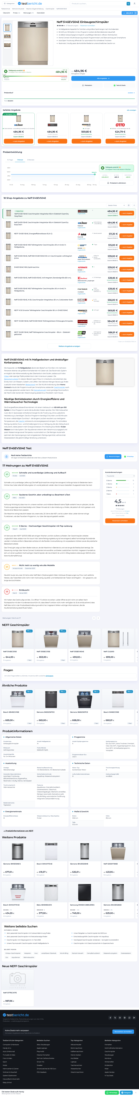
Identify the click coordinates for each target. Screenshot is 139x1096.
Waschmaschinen (77, 1072)
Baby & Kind (7, 1082)
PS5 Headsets (41, 1072)
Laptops (73, 1062)
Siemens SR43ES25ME (79, 864)
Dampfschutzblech (93, 953)
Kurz (36, 953)
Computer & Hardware (11, 1045)
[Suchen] (128, 3)
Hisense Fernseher (43, 1055)
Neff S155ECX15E (43, 651)
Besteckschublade (11, 379)
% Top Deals (109, 1076)
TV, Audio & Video (9, 1055)
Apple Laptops (42, 1048)
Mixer (107, 1069)
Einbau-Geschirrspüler (13, 953)
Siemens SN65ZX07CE (79, 712)
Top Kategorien (77, 1040)
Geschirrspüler (50, 9)
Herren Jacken (76, 1055)
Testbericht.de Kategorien (13, 1040)
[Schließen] (135, 1092)
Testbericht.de (5, 9)
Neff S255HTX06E (111, 864)
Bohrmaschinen (76, 1048)
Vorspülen (27, 953)
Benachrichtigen (114, 456)
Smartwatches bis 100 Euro (46, 1069)
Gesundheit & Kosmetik (11, 1079)
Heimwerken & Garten (11, 1069)
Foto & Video (7, 1058)
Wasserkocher (76, 1069)
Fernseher (108, 1045)
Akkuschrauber (76, 1045)
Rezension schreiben (120, 521)
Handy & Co (7, 1048)
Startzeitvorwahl (40, 390)
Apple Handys (109, 1072)
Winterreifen (109, 1062)
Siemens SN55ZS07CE (46, 712)
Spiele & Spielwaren (10, 1076)
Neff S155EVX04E (77, 651)
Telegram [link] (127, 1093)
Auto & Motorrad (9, 1051)
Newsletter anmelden (123, 1032)
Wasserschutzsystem (110, 953)
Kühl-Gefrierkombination (113, 1048)
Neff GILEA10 (109, 651)
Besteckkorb (30, 385)
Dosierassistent (126, 953)
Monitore (108, 1058)
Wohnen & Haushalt (18, 9)
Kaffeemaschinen (77, 1051)
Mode (5, 1065)
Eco (7, 957)
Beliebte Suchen (43, 1040)
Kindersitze (109, 1065)
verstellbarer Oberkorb (48, 953)
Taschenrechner (76, 1065)
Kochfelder (74, 1058)
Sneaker (40, 1065)
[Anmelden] (134, 3)
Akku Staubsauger (43, 1045)
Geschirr (21, 421)
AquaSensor (16, 957)
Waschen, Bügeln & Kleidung (35, 9)
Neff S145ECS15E (10, 651)
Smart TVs (40, 1062)
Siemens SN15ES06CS (12, 864)
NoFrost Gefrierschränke (45, 1058)
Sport (5, 1062)
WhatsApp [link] (113, 1093)
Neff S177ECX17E (10, 993)
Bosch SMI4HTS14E (44, 864)
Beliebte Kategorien (113, 1040)
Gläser (6, 376)
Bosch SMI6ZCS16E (111, 712)
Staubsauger (109, 1055)
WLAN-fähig (64, 953)
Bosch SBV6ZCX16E (11, 712)
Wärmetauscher (28, 957)
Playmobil (40, 1051)
